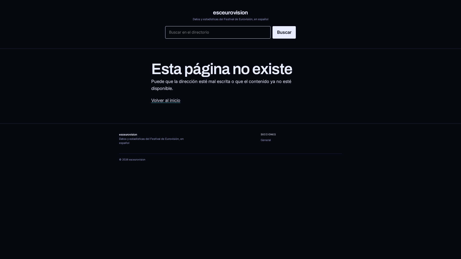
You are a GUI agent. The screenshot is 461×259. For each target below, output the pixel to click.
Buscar (284, 32)
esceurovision (230, 13)
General (266, 140)
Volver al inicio (165, 100)
